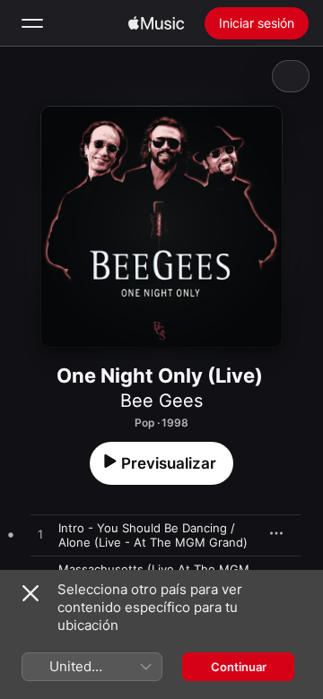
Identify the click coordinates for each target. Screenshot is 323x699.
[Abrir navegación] (32, 23)
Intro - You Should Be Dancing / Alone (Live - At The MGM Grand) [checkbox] (153, 535)
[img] (156, 23)
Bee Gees (161, 400)
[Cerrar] (30, 593)
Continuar (238, 667)
